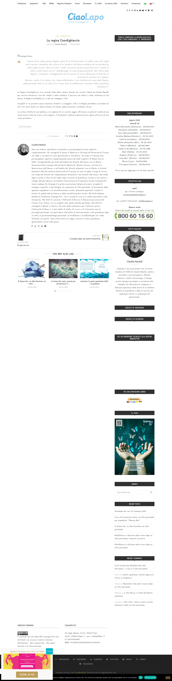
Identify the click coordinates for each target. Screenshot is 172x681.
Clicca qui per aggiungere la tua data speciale (134, 170)
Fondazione (22, 3)
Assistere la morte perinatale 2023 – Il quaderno (94, 282)
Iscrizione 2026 (111, 3)
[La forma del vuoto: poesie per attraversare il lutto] (63, 268)
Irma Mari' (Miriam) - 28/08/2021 (134, 158)
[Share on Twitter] (72, 136)
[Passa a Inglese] (151, 3)
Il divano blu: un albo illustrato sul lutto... (32, 282)
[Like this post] (67, 136)
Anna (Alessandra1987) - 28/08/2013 (134, 133)
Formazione (136, 3)
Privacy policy (150, 677)
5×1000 (98, 3)
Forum (77, 3)
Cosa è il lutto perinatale (136, 568)
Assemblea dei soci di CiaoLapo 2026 (130, 511)
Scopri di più (27, 674)
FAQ (44, 3)
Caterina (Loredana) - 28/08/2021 (134, 139)
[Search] (153, 3)
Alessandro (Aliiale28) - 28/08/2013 (134, 129)
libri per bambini (25, 127)
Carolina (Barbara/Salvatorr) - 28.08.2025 (134, 136)
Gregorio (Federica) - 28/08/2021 (135, 155)
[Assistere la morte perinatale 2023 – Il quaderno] (94, 268)
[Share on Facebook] (69, 136)
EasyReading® (80, 672)
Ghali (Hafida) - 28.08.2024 (134, 151)
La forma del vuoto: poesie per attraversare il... (63, 282)
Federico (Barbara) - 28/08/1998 (134, 145)
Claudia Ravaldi (61, 44)
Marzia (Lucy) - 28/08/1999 (134, 161)
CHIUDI (49, 651)
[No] (168, 677)
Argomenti (34, 3)
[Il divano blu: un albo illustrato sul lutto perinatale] (32, 268)
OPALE (51, 3)
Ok (141, 677)
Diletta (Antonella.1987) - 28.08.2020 (135, 142)
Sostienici (124, 3)
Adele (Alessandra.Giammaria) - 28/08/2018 (134, 126)
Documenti (87, 3)
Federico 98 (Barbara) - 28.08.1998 (134, 148)
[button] (21, 275)
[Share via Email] (77, 136)
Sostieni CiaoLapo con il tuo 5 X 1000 (27, 651)
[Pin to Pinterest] (74, 136)
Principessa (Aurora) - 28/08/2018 (134, 164)
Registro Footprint (64, 3)
